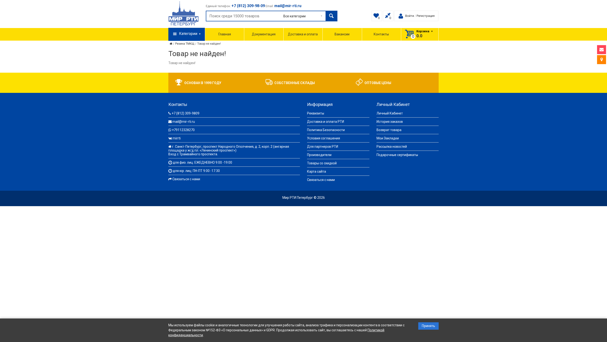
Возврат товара (389, 130)
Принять (428, 326)
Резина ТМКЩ (184, 43)
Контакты (381, 34)
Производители (319, 155)
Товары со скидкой (322, 163)
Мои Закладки (388, 138)
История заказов (390, 122)
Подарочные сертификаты (397, 155)
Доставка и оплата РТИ (325, 122)
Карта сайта (316, 171)
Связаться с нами (186, 179)
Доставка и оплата (303, 34)
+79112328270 (183, 130)
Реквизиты (315, 113)
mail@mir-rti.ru (183, 122)
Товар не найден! (209, 43)
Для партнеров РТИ (322, 146)
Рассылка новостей (392, 146)
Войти (409, 16)
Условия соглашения (323, 138)
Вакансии (342, 34)
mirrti (177, 138)
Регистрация (426, 16)
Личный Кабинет (390, 113)
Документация (264, 34)
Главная (224, 34)
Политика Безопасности (326, 130)
